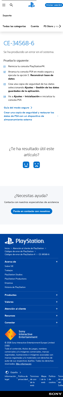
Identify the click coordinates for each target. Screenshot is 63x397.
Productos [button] (10, 294)
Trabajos (9, 270)
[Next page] (59, 26)
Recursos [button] (10, 315)
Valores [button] (9, 301)
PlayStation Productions (16, 278)
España (14, 372)
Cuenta (35, 26)
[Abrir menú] (4, 5)
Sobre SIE (9, 266)
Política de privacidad (23, 378)
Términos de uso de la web (34, 381)
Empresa (9, 282)
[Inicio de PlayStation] (31, 5)
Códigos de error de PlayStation (19, 251)
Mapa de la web (43, 379)
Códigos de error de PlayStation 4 (20, 254)
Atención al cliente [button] (15, 308)
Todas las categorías (14, 26)
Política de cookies (52, 379)
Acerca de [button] (10, 261)
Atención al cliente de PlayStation (28, 248)
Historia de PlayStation (15, 287)
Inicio (7, 248)
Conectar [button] (10, 322)
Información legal (10, 378)
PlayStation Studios (14, 274)
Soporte (7, 15)
